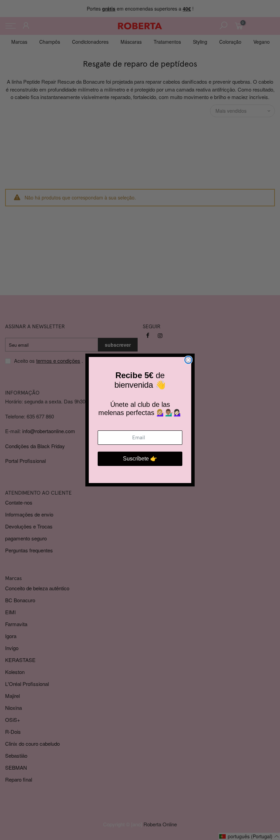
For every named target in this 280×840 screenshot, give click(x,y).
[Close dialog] (188, 359)
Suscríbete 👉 (140, 459)
